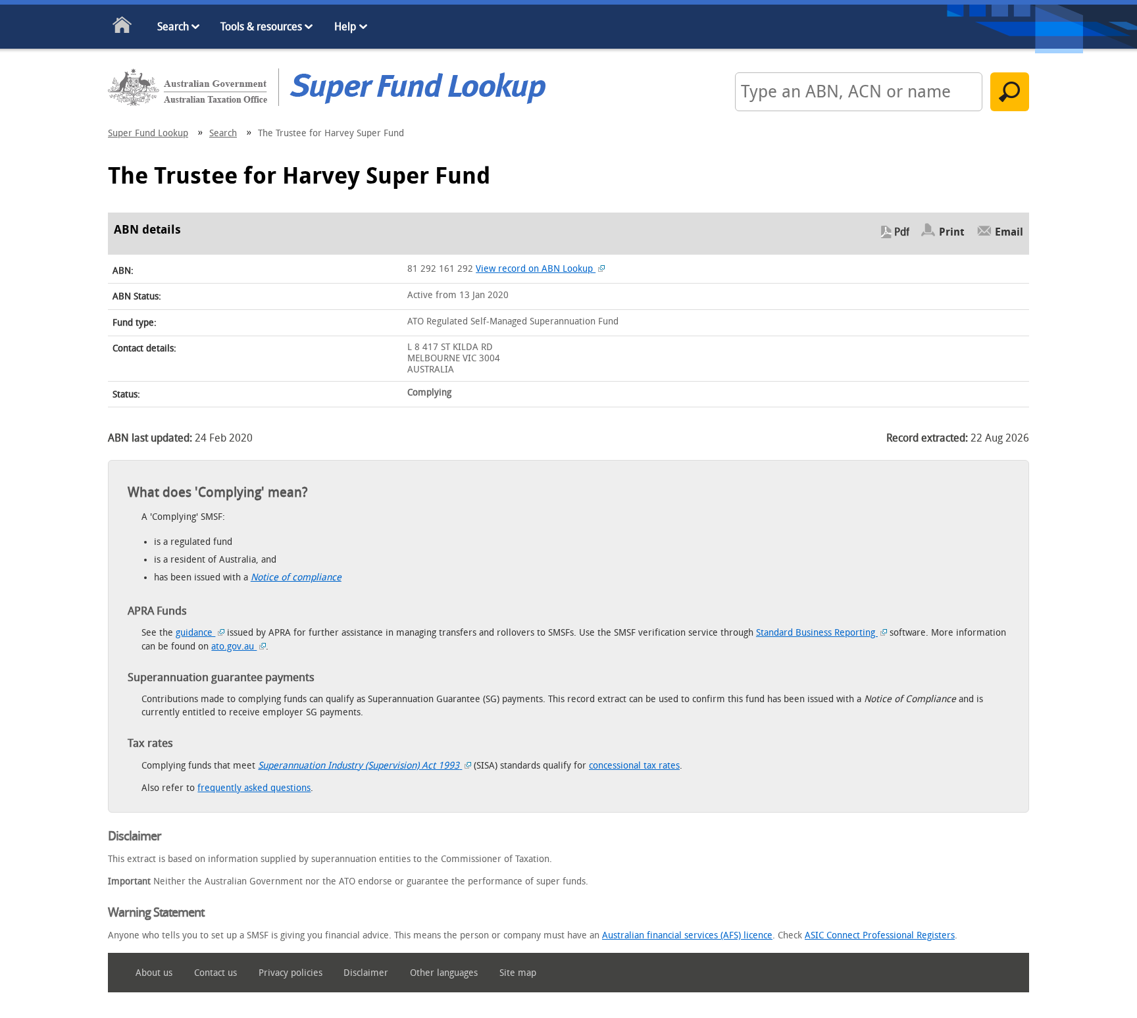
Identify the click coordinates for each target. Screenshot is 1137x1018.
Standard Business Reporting (817, 632)
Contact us (215, 973)
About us (154, 973)
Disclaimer (365, 973)
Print (952, 232)
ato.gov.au (234, 646)
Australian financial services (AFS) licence (687, 935)
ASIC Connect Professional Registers (880, 935)
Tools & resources (261, 26)
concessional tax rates (634, 765)
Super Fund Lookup (148, 133)
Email (1009, 232)
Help (345, 26)
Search (173, 26)
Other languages (444, 973)
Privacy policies (290, 973)
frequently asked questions (254, 788)
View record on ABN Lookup (535, 268)
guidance (195, 632)
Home (123, 27)
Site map (517, 973)
